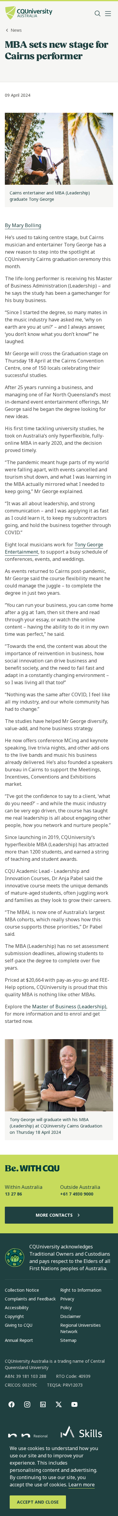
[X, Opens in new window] (58, 1404)
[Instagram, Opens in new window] (27, 1404)
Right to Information (80, 1290)
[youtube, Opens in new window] (74, 1404)
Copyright (14, 1316)
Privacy (67, 1299)
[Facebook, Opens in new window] (11, 1404)
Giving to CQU (18, 1325)
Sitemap (68, 1340)
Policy (66, 1307)
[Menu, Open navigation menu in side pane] (108, 13)
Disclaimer (70, 1316)
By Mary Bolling (23, 225)
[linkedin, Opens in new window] (43, 1404)
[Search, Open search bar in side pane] (98, 13)
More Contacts (54, 1215)
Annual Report (19, 1340)
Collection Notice (22, 1290)
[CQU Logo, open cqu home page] (29, 13)
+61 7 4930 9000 (76, 1194)
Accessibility (16, 1307)
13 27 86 (13, 1194)
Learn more (81, 1484)
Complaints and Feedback (30, 1299)
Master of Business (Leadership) (69, 1006)
